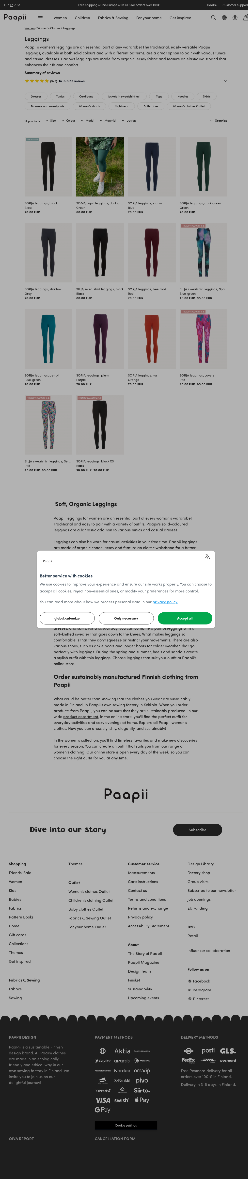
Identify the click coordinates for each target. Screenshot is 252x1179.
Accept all (185, 618)
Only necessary (126, 618)
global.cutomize (67, 618)
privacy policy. (165, 601)
